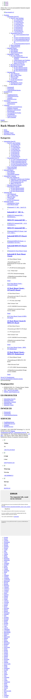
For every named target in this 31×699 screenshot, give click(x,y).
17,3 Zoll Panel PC (19, 22)
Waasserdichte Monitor (17, 52)
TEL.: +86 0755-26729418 (11, 390)
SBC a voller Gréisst (16, 75)
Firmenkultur (10, 88)
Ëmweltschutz (11, 111)
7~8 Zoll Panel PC (19, 31)
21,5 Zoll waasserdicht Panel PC (19, 159)
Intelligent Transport (12, 108)
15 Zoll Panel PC (18, 27)
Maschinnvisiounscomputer (18, 64)
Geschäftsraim (11, 114)
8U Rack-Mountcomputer (20, 70)
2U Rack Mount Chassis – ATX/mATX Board (16, 289)
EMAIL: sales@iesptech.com (11, 392)
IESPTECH (7, 488)
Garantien (9, 97)
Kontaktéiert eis (8, 91)
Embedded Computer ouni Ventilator (20, 179)
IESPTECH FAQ (12, 99)
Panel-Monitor (14, 49)
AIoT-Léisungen (11, 117)
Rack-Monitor (14, 51)
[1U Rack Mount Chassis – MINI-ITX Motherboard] (17, 349)
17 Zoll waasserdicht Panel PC (22, 39)
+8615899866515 (8, 475)
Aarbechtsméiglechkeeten (14, 90)
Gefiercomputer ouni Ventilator (22, 60)
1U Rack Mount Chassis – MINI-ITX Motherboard (16, 353)
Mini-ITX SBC (15, 76)
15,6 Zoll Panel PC (19, 25)
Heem (5, 130)
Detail (8, 280)
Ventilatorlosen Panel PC (7, 432)
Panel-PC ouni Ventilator (17, 18)
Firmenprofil (10, 87)
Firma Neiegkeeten (12, 102)
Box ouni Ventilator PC (17, 55)
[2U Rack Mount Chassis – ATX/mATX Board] (17, 285)
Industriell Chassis (12, 81)
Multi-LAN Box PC (19, 63)
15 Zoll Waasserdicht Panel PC (22, 43)
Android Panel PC (15, 46)
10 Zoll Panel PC (18, 30)
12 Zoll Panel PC (18, 28)
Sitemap (13, 431)
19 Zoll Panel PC (18, 21)
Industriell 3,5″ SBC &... (15, 212)
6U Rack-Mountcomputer (20, 67)
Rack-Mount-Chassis (16, 84)
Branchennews (11, 103)
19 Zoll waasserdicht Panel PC (22, 37)
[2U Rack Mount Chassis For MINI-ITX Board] (17, 317)
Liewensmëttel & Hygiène (14, 112)
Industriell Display (12, 48)
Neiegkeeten (7, 100)
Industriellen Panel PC (13, 16)
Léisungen (6, 105)
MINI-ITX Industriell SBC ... (17, 220)
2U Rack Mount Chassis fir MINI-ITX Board (16, 322)
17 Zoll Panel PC (18, 24)
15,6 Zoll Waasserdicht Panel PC (19, 164)
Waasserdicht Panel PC (17, 33)
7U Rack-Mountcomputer (20, 69)
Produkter (6, 15)
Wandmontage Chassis (16, 82)
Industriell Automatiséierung (14, 106)
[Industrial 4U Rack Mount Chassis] (17, 251)
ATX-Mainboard (15, 73)
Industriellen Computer (13, 54)
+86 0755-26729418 (9, 449)
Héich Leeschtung (15, 45)
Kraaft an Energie (12, 115)
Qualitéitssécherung (12, 94)
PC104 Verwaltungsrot (16, 79)
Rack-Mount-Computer (17, 66)
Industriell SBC (11, 72)
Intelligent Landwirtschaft (14, 109)
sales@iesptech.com (9, 462)
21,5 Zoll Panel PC (19, 19)
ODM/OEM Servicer (12, 96)
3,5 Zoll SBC (14, 78)
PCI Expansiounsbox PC (20, 61)
